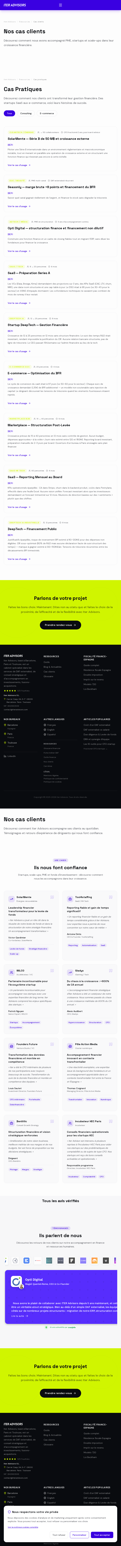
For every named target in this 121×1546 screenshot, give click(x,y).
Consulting (26, 113)
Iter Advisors (10, 21)
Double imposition (93, 674)
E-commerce (47, 113)
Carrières (48, 766)
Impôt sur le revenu (94, 679)
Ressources (24, 21)
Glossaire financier (52, 748)
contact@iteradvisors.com (16, 709)
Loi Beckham (90, 689)
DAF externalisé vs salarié (96, 729)
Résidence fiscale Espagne (97, 670)
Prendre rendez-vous (58, 625)
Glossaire (48, 676)
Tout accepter (102, 1534)
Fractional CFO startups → (95, 748)
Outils (47, 662)
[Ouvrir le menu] (60, 5)
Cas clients (49, 671)
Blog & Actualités (52, 666)
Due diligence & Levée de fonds (100, 734)
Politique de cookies (53, 782)
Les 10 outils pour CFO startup (99, 744)
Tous (9, 113)
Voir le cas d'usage (17, 165)
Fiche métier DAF (51, 753)
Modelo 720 (90, 684)
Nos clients (48, 761)
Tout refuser (58, 1534)
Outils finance (50, 757)
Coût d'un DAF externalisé (97, 725)
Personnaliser (79, 1534)
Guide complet (91, 665)
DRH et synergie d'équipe (96, 739)
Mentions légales (51, 775)
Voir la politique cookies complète (23, 1527)
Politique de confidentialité (56, 778)
